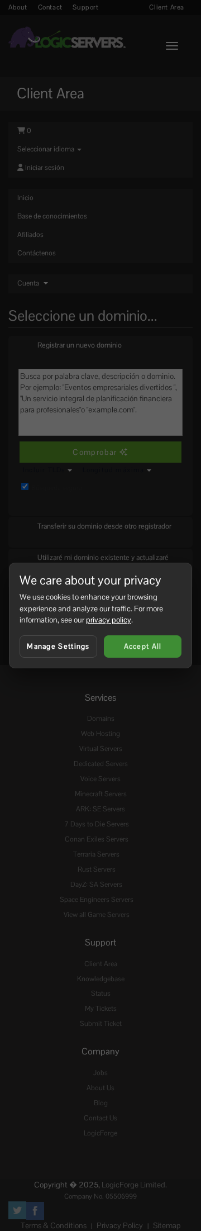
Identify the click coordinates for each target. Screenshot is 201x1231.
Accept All (143, 646)
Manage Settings (58, 646)
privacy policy (108, 620)
